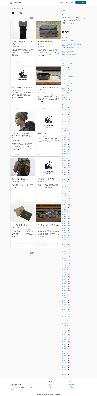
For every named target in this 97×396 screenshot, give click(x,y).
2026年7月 (65, 109)
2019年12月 (65, 293)
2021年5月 (65, 253)
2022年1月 (65, 235)
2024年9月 (65, 161)
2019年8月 (65, 302)
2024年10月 (65, 158)
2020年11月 (65, 267)
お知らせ (19, 90)
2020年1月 (65, 291)
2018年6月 (65, 335)
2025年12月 (65, 126)
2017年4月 (65, 367)
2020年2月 (65, 288)
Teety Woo (65, 99)
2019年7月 (65, 304)
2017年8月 (65, 358)
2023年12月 (65, 181)
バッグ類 (22, 181)
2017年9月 (65, 355)
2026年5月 (65, 114)
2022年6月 (65, 223)
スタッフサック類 (67, 79)
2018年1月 (65, 346)
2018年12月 (65, 321)
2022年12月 (65, 209)
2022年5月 (65, 225)
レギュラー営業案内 (67, 63)
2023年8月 (65, 191)
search (63, 10)
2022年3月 (65, 230)
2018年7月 (65, 332)
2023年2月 (65, 205)
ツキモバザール (66, 90)
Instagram (71, 386)
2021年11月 (65, 239)
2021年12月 (65, 237)
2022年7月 (65, 221)
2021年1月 (65, 263)
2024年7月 (65, 165)
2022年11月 (65, 212)
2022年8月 (65, 219)
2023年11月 (65, 184)
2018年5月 (65, 337)
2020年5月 (65, 281)
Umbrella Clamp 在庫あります (69, 51)
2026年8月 (65, 107)
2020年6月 (65, 279)
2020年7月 (65, 277)
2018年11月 (65, 323)
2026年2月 (65, 121)
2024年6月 (65, 167)
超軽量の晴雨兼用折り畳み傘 (69, 54)
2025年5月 (65, 142)
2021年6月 (65, 251)
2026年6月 (65, 112)
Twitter (70, 389)
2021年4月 (65, 256)
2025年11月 (65, 128)
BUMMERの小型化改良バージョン (70, 47)
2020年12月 (65, 265)
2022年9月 (65, 216)
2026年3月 (65, 119)
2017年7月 (65, 360)
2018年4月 (65, 339)
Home (61, 2)
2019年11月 (65, 295)
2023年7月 (65, 193)
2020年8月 (65, 274)
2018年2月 (65, 344)
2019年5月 (65, 309)
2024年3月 (65, 174)
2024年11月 (65, 156)
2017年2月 (65, 372)
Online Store (81, 2)
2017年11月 (65, 351)
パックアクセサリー (67, 76)
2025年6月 (65, 140)
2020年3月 (65, 286)
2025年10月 (65, 130)
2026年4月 (65, 116)
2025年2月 (65, 149)
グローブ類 (22, 46)
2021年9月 (65, 244)
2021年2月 (65, 260)
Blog (66, 2)
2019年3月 (65, 314)
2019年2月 (65, 316)
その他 (63, 97)
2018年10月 (65, 325)
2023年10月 (65, 186)
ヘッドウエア (66, 74)
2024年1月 (65, 179)
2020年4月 (65, 283)
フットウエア (49, 227)
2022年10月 (65, 214)
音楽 (63, 95)
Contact (71, 2)
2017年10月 (65, 353)
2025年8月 (65, 135)
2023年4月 (65, 200)
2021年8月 (65, 246)
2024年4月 (65, 172)
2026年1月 (65, 123)
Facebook (71, 387)
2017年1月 (65, 374)
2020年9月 (65, 272)
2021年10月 (65, 242)
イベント (64, 93)
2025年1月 (65, 151)
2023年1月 (65, 207)
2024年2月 (65, 177)
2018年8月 (65, 330)
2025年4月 (65, 144)
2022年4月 (65, 228)
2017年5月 (65, 365)
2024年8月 (65, 163)
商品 (18, 46)
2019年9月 (65, 300)
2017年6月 (65, 362)
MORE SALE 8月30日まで (68, 40)
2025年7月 (65, 137)
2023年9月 (65, 188)
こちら (67, 23)
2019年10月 (65, 297)
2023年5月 (65, 198)
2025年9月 (65, 133)
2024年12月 (65, 153)
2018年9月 (65, 328)
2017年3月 (65, 369)
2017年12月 (65, 349)
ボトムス (65, 69)
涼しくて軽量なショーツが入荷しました (71, 44)
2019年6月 (65, 307)
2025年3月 (65, 147)
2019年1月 (65, 318)
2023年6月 (65, 195)
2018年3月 (65, 342)
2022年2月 (65, 232)
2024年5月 (65, 170)
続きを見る (16, 63)
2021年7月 (65, 249)
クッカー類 (65, 81)
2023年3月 (65, 202)
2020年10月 (65, 270)
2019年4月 (65, 311)
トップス (65, 67)
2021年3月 (65, 258)
